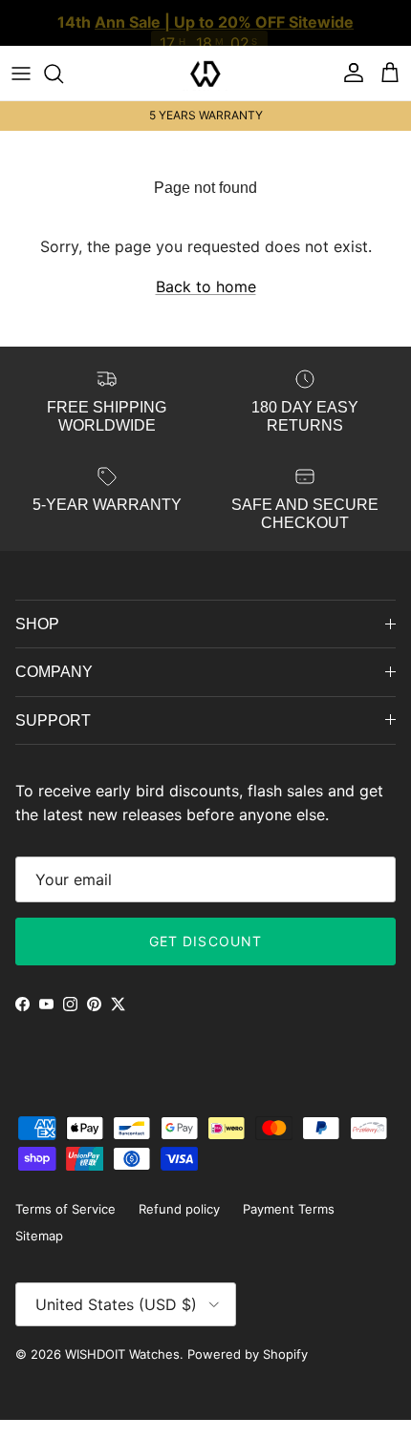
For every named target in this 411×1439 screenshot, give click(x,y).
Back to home (206, 286)
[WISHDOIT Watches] (205, 73)
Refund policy (179, 1209)
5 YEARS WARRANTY (206, 115)
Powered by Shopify (247, 1354)
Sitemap (39, 1235)
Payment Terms (289, 1209)
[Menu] (21, 74)
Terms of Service (65, 1209)
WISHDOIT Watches (122, 1354)
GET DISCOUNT (205, 941)
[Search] (63, 74)
